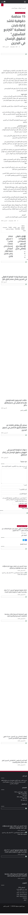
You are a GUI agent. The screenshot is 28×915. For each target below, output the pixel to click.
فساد (26, 798)
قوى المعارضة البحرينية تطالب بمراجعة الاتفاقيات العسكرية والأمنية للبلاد (16, 615)
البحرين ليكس (6, 906)
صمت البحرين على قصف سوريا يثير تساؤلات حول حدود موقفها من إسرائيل (14, 567)
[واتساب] (25, 914)
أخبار (26, 795)
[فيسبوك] (27, 914)
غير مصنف (24, 800)
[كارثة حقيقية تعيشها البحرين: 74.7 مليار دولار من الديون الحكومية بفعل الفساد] (14, 580)
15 (26, 894)
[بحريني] (3, 1)
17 (23, 894)
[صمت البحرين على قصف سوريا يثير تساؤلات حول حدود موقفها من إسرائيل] (14, 556)
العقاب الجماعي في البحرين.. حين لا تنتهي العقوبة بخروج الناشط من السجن (15, 737)
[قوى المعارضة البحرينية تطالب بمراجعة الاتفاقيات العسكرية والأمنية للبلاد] (14, 604)
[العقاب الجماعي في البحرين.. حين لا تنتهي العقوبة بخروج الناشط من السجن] (14, 678)
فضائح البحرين (24, 793)
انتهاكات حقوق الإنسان (22, 792)
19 (20, 894)
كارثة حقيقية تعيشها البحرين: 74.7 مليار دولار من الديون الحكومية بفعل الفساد (15, 591)
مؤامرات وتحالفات (23, 796)
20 (18, 894)
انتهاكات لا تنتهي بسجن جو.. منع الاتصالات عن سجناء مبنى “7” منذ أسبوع (15, 529)
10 (23, 892)
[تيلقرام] (24, 914)
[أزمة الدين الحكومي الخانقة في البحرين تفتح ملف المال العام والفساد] (14, 751)
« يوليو (25, 899)
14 (17, 892)
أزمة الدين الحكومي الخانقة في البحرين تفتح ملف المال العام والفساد (14, 761)
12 (20, 892)
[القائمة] (25, 2)
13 (18, 892)
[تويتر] (26, 914)
